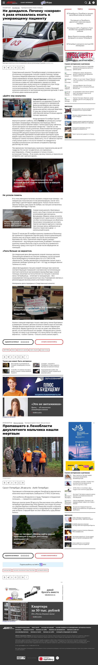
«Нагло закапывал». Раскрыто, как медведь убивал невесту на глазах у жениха (83, 502)
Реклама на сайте (41, 629)
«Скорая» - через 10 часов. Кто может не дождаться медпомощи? (35, 308)
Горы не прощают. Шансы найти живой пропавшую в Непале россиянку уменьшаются (34, 536)
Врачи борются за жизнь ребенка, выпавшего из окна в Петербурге (80, 37)
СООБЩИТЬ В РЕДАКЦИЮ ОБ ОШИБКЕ (66, 632)
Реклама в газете (28, 629)
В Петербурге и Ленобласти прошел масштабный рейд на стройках (80, 14)
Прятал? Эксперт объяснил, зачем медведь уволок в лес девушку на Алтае (83, 99)
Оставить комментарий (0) (49, 555)
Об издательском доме (22, 627)
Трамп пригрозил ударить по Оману (83, 134)
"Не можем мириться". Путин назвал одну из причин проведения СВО (83, 537)
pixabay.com (49, 63)
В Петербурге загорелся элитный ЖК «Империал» (80, 45)
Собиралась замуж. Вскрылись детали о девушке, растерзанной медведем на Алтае (83, 74)
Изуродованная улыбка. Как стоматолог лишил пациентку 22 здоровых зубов (51, 371)
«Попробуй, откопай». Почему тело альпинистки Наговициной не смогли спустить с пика (83, 483)
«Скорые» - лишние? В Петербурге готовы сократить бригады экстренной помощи (50, 365)
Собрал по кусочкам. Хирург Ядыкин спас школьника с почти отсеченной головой (84, 80)
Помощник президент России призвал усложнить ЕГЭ (81, 128)
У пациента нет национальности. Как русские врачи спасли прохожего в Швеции (37, 181)
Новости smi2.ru (9, 417)
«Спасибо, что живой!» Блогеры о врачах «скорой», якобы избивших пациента (21, 371)
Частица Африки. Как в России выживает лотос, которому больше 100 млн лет (83, 87)
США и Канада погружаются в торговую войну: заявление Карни (82, 518)
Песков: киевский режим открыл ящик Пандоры (82, 116)
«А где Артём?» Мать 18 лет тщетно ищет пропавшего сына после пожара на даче (83, 93)
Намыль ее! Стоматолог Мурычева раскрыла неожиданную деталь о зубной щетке (83, 68)
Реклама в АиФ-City (73, 629)
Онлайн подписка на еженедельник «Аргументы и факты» (73, 627)
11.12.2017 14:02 (7, 8)
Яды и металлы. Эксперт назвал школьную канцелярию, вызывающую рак (82, 477)
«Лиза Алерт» (7, 478)
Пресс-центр (35, 627)
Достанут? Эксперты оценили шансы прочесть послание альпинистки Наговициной (84, 496)
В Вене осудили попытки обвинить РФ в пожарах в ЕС (82, 531)
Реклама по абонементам (57, 629)
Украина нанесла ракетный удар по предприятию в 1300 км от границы (83, 122)
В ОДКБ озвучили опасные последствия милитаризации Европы (83, 524)
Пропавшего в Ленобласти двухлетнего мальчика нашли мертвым (80, 22)
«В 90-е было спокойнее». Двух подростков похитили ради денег (83, 488)
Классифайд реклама (21, 632)
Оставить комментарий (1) (49, 342)
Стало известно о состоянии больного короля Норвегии (80, 543)
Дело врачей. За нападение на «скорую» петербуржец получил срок (20, 365)
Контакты (18, 629)
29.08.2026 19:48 (7, 423)
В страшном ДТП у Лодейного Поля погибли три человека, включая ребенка (80, 29)
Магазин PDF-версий (47, 627)
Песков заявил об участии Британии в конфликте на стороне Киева (83, 109)
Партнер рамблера (31, 657)
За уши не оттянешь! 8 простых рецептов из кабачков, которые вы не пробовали (84, 508)
